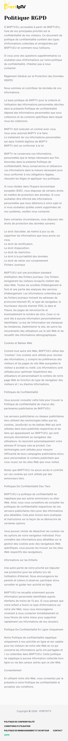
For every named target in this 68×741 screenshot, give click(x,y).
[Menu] (62, 5)
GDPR (6, 735)
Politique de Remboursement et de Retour (26, 730)
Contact (57, 730)
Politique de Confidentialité (19, 722)
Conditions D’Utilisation (17, 726)
